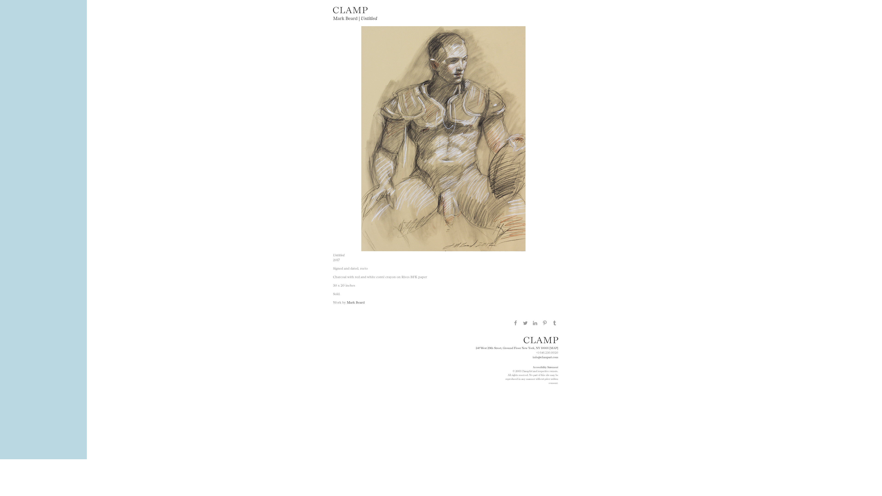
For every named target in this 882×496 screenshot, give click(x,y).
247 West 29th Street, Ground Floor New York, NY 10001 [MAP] (517, 347)
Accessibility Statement (545, 367)
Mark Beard (356, 302)
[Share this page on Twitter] (525, 323)
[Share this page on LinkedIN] (535, 323)
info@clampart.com (545, 357)
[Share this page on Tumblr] (554, 323)
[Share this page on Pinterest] (544, 323)
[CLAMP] (350, 12)
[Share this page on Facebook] (515, 323)
